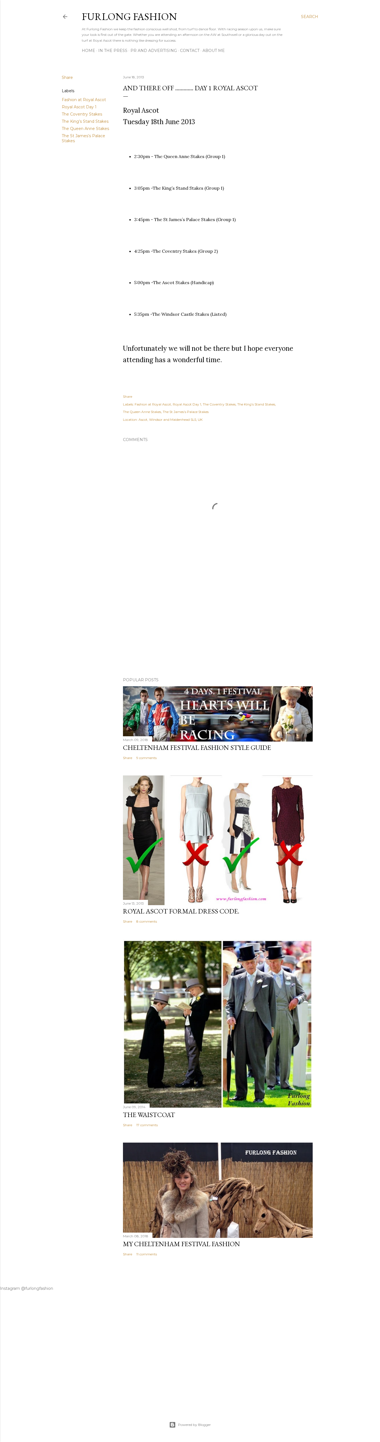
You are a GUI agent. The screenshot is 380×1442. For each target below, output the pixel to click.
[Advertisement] (218, 625)
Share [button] (67, 77)
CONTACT (189, 50)
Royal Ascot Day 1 (79, 106)
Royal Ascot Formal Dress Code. (181, 911)
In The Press (112, 50)
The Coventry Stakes (82, 114)
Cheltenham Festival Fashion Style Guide (197, 747)
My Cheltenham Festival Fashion (181, 1244)
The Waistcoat (149, 1114)
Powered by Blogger (194, 1425)
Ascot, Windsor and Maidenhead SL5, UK (171, 419)
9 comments (146, 758)
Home (88, 50)
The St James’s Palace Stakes (186, 412)
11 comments (146, 1254)
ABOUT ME (214, 50)
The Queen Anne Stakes (85, 128)
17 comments (147, 1125)
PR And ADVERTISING (153, 50)
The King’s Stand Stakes (85, 121)
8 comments (146, 921)
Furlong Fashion (129, 16)
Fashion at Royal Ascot (84, 99)
